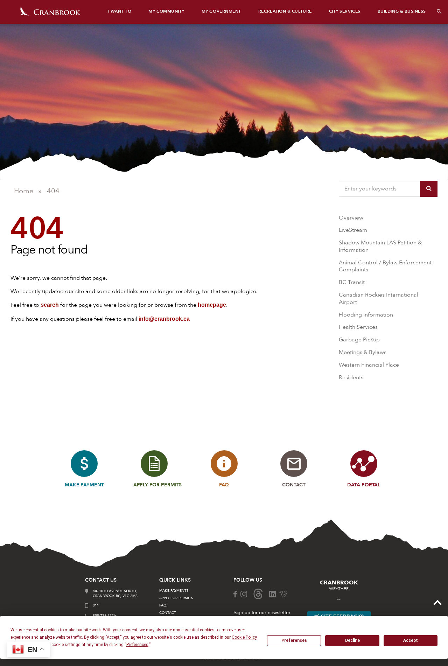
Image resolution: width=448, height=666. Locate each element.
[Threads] (258, 593)
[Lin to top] (437, 602)
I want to (120, 11)
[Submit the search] (429, 189)
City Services (344, 11)
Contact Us (101, 580)
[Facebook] (235, 593)
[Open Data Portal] (364, 463)
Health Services (358, 327)
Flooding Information (366, 315)
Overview (351, 218)
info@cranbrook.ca (164, 319)
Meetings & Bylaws (362, 352)
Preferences (294, 640)
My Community (166, 11)
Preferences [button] (137, 644)
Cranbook (50, 11)
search (50, 305)
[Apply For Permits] (154, 463)
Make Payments (174, 590)
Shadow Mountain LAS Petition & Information (380, 246)
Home (23, 191)
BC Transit (352, 282)
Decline (352, 640)
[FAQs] (224, 463)
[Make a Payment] (84, 463)
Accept (410, 640)
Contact (167, 612)
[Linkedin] (272, 593)
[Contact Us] (294, 463)
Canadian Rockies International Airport (378, 298)
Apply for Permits (176, 598)
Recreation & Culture (285, 11)
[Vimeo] (283, 593)
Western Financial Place (369, 365)
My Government (221, 11)
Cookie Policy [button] (244, 637)
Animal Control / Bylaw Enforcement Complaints (385, 266)
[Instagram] (243, 593)
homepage (212, 305)
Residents (351, 377)
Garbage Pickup (359, 340)
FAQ (162, 605)
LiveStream (353, 230)
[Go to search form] (439, 11)
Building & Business (402, 11)
